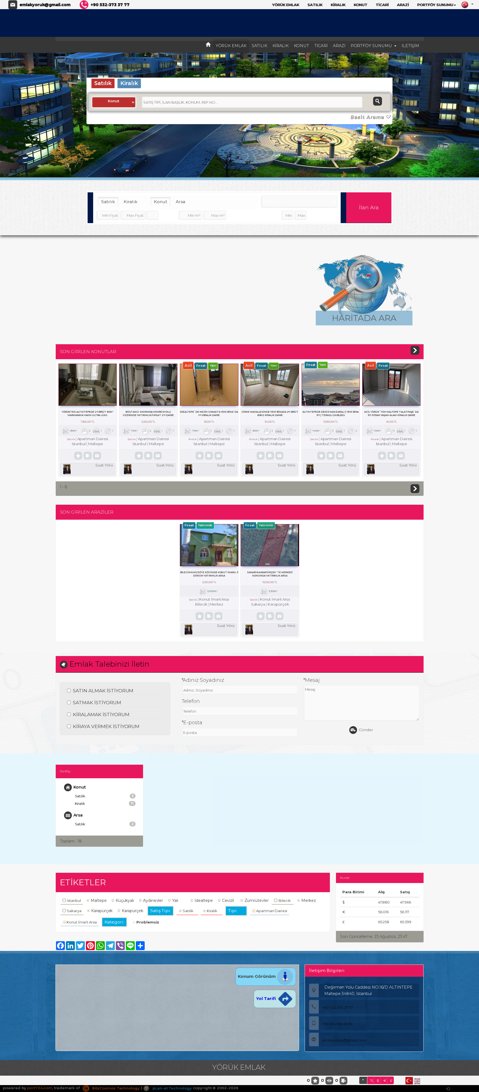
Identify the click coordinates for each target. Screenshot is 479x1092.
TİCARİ (382, 4)
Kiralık (129, 83)
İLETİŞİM (410, 45)
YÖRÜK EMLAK (285, 4)
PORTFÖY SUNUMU (435, 4)
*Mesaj (311, 680)
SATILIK (314, 4)
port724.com (39, 1088)
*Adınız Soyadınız (203, 680)
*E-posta (192, 723)
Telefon (191, 701)
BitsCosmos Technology (115, 1088)
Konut (160, 201)
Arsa (180, 201)
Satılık (103, 83)
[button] (19, 115)
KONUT (361, 4)
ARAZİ (403, 4)
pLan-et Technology (171, 1088)
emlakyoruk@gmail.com (44, 4)
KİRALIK (338, 4)
